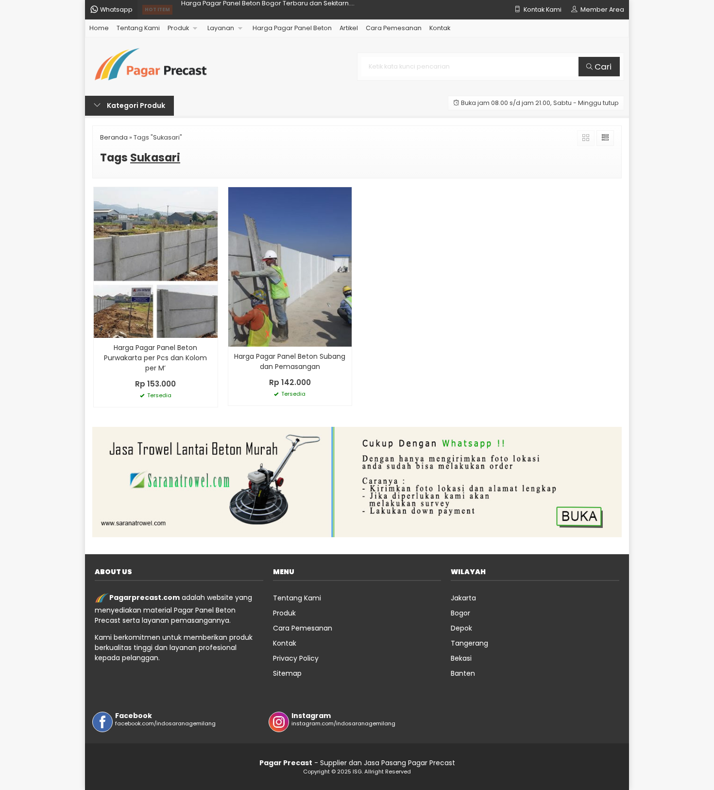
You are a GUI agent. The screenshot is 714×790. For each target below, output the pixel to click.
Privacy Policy (296, 658)
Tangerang (469, 643)
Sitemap (287, 673)
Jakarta (463, 598)
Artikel (349, 28)
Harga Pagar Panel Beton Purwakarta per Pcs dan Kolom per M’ (155, 358)
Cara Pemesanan (394, 28)
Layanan (220, 28)
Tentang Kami (138, 28)
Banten (463, 673)
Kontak (439, 28)
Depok (461, 628)
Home (99, 28)
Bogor (460, 613)
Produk (178, 28)
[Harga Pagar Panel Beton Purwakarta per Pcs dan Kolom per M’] (156, 262)
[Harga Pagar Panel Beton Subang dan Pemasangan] (290, 266)
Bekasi (461, 658)
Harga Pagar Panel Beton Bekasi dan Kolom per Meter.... (268, 9)
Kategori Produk (135, 105)
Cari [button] (602, 66)
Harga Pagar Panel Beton (292, 28)
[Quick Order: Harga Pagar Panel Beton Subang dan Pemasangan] (235, 338)
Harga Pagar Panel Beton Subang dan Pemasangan (289, 361)
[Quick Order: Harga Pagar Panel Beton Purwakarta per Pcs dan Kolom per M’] (101, 329)
